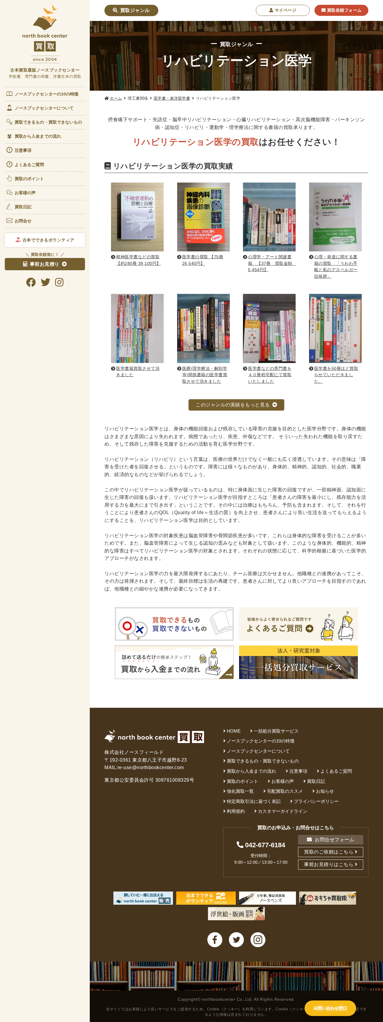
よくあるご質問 (29, 164)
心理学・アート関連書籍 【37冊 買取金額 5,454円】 (272, 263)
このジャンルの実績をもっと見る (233, 404)
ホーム (116, 98)
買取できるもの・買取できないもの (48, 122)
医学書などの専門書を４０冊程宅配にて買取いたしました (269, 375)
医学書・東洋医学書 (172, 98)
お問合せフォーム (334, 839)
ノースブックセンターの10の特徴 (47, 94)
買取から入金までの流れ (38, 136)
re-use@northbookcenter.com (151, 767)
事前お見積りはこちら (328, 864)
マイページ (284, 10)
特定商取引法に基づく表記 (254, 801)
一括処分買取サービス (276, 731)
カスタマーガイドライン (282, 811)
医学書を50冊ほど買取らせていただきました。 (336, 375)
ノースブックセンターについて (44, 108)
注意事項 (23, 150)
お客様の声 (25, 192)
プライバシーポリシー (316, 801)
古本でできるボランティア (48, 240)
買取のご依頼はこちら (328, 851)
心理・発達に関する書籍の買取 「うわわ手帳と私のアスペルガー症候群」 (336, 266)
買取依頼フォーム (344, 10)
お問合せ (23, 220)
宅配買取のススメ (285, 791)
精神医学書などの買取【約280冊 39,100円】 (138, 260)
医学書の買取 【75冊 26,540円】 (203, 260)
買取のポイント (29, 178)
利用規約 (236, 811)
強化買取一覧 (240, 791)
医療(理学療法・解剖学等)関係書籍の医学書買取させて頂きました (204, 375)
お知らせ (325, 791)
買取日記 (23, 206)
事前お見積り (45, 264)
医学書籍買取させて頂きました (137, 371)
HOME (234, 731)
